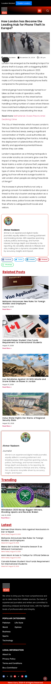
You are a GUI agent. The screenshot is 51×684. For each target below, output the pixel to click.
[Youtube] (15, 676)
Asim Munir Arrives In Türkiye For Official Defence (25, 555)
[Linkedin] (26, 676)
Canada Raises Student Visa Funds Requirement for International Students (22, 341)
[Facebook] (3, 676)
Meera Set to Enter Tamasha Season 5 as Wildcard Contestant (21, 547)
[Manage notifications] (45, 679)
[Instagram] (11, 676)
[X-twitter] (7, 676)
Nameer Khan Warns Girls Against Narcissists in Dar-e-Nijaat (25, 530)
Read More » (7, 309)
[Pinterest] (22, 676)
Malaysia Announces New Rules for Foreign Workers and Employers (23, 302)
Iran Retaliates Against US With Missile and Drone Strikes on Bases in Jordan (24, 380)
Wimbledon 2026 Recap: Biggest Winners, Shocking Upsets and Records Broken (21, 511)
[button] (40, 11)
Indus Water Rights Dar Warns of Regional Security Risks (23, 419)
